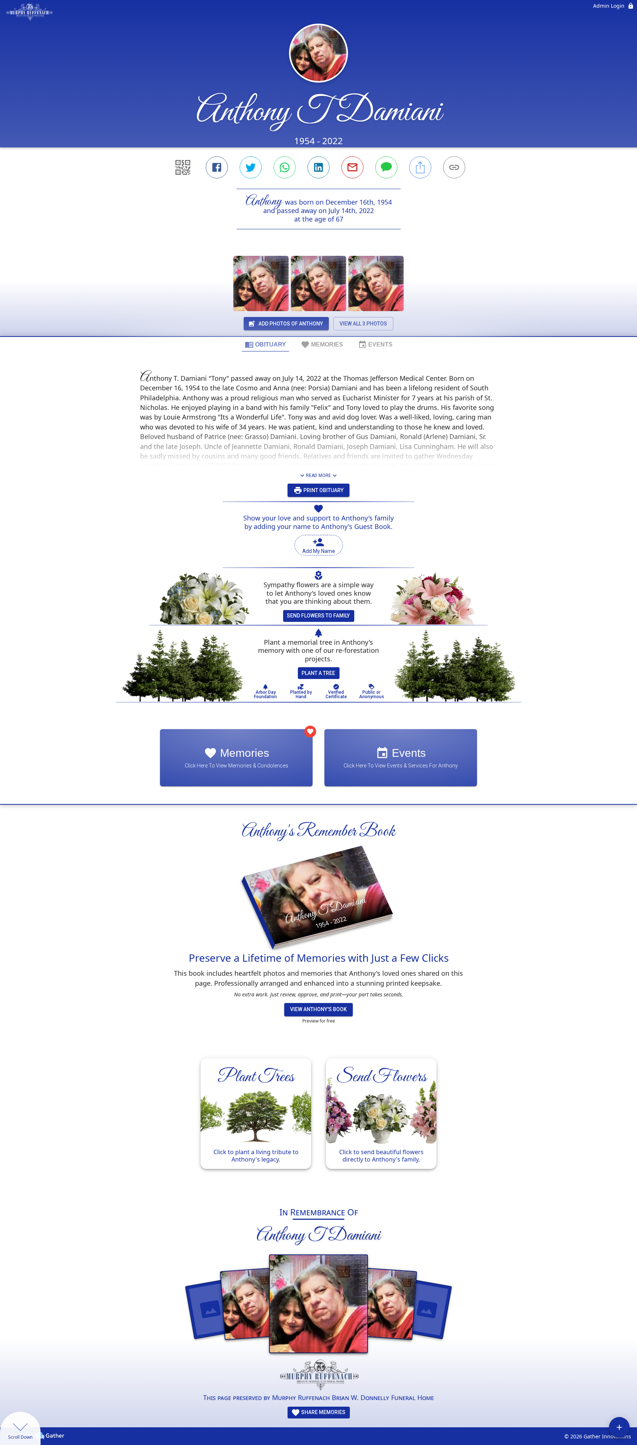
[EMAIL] (352, 167)
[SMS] (386, 167)
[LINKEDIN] (318, 167)
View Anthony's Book (318, 1009)
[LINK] (454, 167)
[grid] (318, 1123)
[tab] (265, 344)
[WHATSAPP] (285, 167)
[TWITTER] (251, 167)
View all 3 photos (363, 324)
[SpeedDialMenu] (619, 1427)
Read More (318, 475)
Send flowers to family (318, 616)
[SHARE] (420, 167)
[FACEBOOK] (217, 167)
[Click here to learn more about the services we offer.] (318, 1375)
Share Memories (322, 1412)
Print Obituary (323, 490)
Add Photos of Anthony (290, 324)
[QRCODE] (183, 167)
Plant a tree (318, 673)
